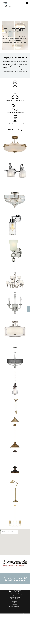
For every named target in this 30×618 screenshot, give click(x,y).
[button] (27, 3)
